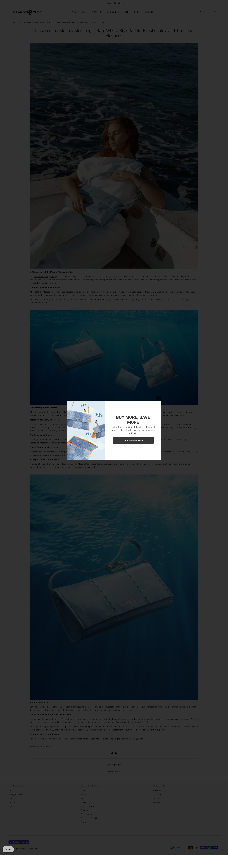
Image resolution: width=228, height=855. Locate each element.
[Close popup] (158, 398)
